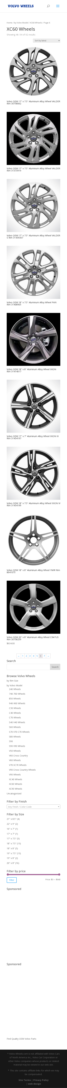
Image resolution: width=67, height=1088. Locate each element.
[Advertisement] (33, 925)
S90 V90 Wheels (17, 746)
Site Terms (25, 1080)
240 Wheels (15, 689)
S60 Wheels (15, 727)
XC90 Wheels (15, 788)
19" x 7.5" (11, 853)
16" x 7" (11, 828)
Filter (11, 880)
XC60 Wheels (36, 22)
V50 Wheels (15, 750)
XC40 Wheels (15, 779)
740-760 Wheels (17, 693)
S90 (11, 741)
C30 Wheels (15, 708)
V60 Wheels (15, 760)
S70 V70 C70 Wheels (19, 731)
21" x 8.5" (11, 818)
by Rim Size (12, 680)
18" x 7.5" (11, 843)
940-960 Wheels (17, 703)
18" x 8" (11, 848)
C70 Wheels (15, 717)
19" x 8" (11, 858)
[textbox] (33, 807)
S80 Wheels (15, 736)
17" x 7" (11, 833)
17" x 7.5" (11, 838)
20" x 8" (11, 863)
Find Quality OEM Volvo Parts (21, 1038)
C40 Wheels (15, 712)
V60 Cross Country (18, 755)
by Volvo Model (21, 22)
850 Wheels (15, 698)
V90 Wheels (15, 774)
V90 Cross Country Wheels (22, 769)
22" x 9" (11, 823)
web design (34, 1083)
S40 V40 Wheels (17, 722)
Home (9, 22)
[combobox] (33, 807)
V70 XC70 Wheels (17, 765)
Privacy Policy (41, 1080)
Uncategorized (14, 793)
